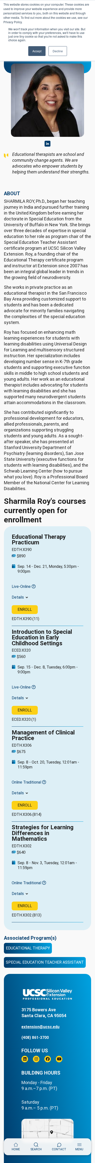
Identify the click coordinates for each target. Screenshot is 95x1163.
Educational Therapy (28, 948)
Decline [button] (58, 51)
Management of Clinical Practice (43, 735)
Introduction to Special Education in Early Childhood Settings (42, 637)
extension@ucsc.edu (40, 1026)
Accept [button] (36, 51)
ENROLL (25, 609)
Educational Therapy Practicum (39, 539)
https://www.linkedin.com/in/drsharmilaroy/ (47, 144)
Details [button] (18, 597)
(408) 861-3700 (35, 1037)
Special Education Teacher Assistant (45, 962)
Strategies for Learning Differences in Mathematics (43, 833)
